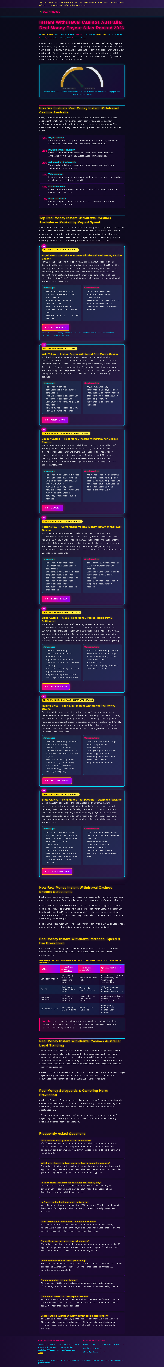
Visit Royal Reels (55, 327)
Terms (40, 1353)
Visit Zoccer (52, 508)
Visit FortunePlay (56, 599)
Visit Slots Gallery (57, 871)
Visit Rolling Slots (57, 781)
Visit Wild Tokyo (55, 420)
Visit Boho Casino (56, 686)
